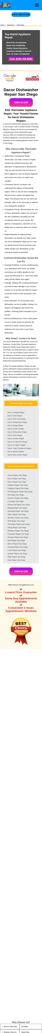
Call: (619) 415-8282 (21, 58)
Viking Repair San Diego (17, 527)
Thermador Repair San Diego (19, 524)
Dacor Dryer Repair (15, 435)
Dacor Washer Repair (16, 452)
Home (2, 25)
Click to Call (21, 102)
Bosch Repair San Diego (17, 482)
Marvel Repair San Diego (17, 544)
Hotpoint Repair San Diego (18, 485)
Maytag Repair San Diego (17, 508)
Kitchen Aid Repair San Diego (19, 505)
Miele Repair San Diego (16, 557)
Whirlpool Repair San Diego (18, 531)
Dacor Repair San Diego (17, 479)
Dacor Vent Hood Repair (17, 419)
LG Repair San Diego (16, 501)
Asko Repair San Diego (16, 560)
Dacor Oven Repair (15, 416)
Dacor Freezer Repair (16, 429)
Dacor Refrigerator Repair (17, 422)
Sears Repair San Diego (17, 514)
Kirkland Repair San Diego (18, 547)
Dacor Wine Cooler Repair (18, 455)
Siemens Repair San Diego (18, 537)
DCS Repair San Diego (16, 541)
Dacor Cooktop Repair (16, 412)
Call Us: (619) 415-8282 (21, 14)
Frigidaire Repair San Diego (18, 488)
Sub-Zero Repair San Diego (18, 518)
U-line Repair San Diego (17, 550)
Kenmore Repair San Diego (18, 498)
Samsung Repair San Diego (18, 511)
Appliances (10, 25)
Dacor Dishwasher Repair (17, 432)
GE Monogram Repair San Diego (20, 492)
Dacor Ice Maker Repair (17, 445)
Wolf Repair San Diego (16, 521)
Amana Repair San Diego (17, 475)
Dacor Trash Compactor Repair (19, 448)
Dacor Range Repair (15, 425)
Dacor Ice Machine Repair (17, 442)
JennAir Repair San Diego (17, 554)
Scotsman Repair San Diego (18, 534)
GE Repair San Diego (16, 495)
